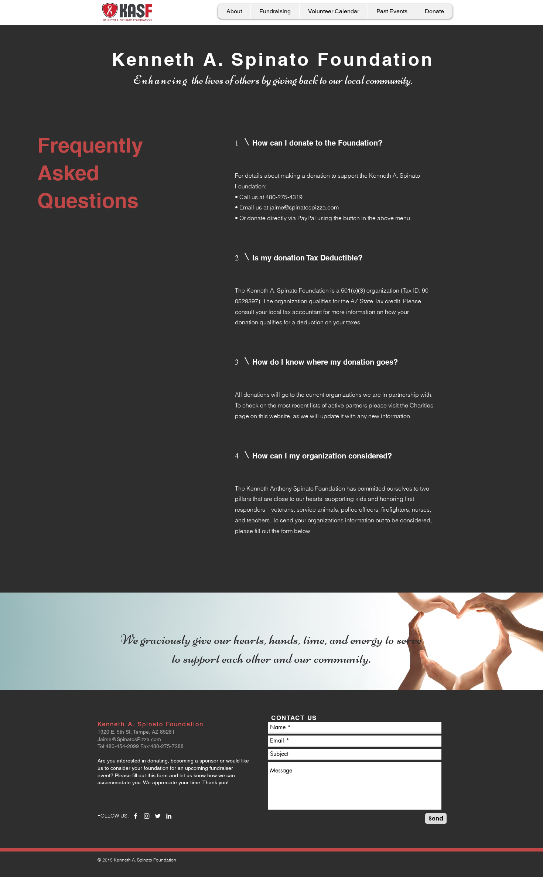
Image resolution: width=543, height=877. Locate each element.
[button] (274, 11)
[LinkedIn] (169, 816)
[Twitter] (157, 816)
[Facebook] (135, 816)
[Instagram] (146, 816)
